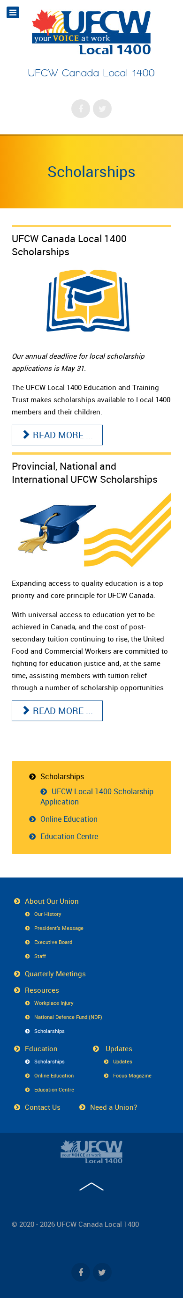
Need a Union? (113, 1107)
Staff (40, 955)
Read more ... (61, 435)
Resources (42, 990)
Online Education (69, 819)
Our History (47, 913)
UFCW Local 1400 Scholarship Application (96, 796)
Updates (118, 1048)
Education (41, 1048)
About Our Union (52, 901)
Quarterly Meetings (55, 973)
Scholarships (91, 171)
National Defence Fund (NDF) (68, 1016)
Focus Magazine (132, 1075)
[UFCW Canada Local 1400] (91, 1151)
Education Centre (69, 836)
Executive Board (53, 941)
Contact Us (43, 1107)
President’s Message (59, 927)
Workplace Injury (54, 1002)
